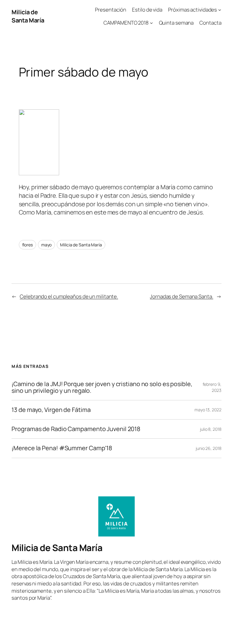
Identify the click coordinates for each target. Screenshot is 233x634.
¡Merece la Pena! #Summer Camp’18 (62, 448)
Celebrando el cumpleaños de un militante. (69, 296)
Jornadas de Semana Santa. (181, 296)
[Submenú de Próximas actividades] (219, 9)
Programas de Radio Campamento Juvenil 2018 (76, 429)
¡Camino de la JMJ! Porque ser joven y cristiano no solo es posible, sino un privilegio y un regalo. (102, 387)
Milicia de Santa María (28, 16)
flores (27, 245)
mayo (46, 245)
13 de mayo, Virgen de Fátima (51, 409)
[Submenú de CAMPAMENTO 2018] (151, 22)
